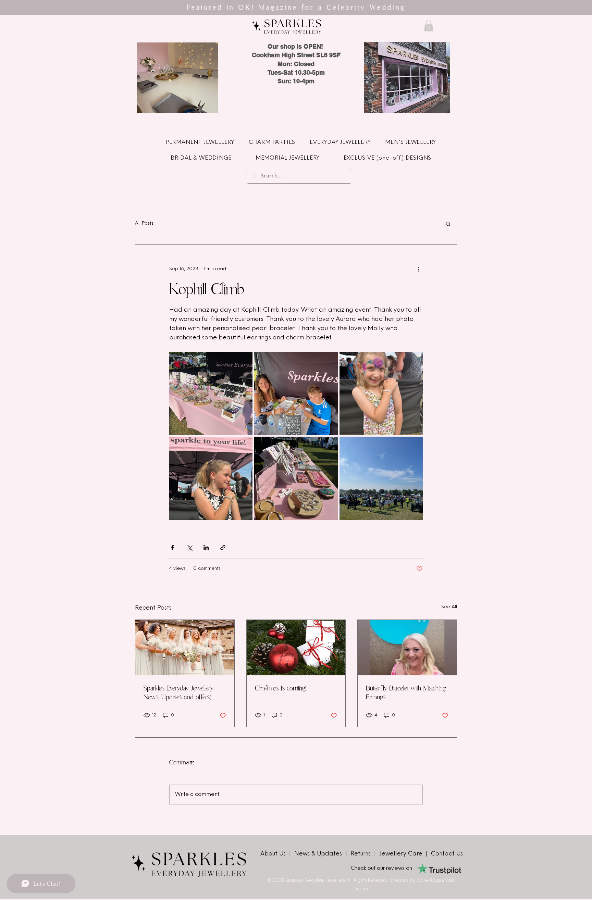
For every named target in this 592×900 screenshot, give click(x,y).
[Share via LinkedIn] (206, 547)
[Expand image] (210, 393)
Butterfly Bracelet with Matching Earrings (406, 692)
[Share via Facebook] (172, 547)
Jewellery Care (401, 854)
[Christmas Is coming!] (296, 647)
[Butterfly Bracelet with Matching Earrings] (407, 647)
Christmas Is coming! (280, 688)
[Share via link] (223, 547)
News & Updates (319, 854)
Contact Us (447, 854)
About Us (273, 854)
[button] (428, 25)
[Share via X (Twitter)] (189, 547)
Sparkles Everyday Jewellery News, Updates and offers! (178, 692)
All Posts (144, 223)
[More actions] (419, 269)
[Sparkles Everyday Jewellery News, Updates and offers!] (184, 647)
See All (449, 607)
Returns (362, 854)
